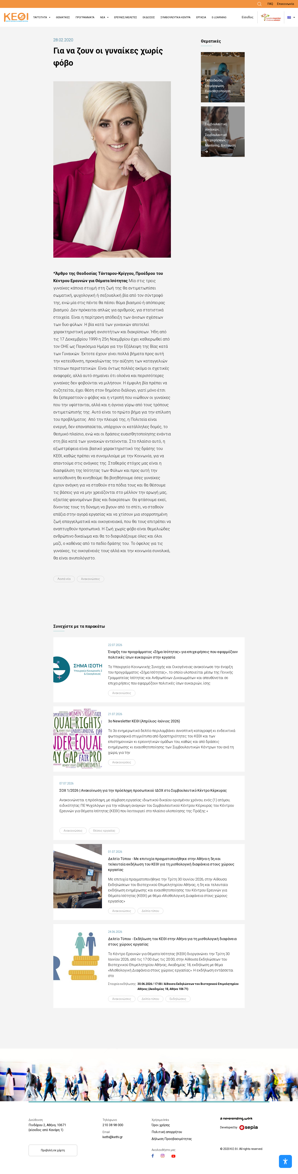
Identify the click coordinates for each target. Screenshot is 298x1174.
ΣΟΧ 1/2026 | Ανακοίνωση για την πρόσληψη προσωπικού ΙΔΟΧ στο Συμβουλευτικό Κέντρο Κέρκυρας (143, 790)
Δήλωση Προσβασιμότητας (172, 1139)
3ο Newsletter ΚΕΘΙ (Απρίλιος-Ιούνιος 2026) (144, 721)
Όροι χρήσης (161, 1125)
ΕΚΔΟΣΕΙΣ (149, 17)
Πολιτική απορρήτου (167, 1132)
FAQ (270, 4)
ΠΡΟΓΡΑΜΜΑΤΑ (85, 17)
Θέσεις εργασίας (104, 830)
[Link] (259, 4)
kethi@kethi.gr (113, 1137)
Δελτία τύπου (150, 911)
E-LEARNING (219, 17)
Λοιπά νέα (64, 579)
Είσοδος (247, 17)
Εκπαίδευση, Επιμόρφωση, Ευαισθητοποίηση (217, 85)
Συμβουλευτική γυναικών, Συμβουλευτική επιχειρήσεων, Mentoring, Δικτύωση (220, 135)
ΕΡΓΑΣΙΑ (201, 17)
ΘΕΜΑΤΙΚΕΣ (63, 17)
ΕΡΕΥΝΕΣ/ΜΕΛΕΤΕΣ (125, 17)
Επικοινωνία (285, 4)
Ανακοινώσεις (90, 579)
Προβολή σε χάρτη (53, 1150)
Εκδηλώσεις (178, 998)
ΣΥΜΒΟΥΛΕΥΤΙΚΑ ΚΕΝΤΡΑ (176, 17)
